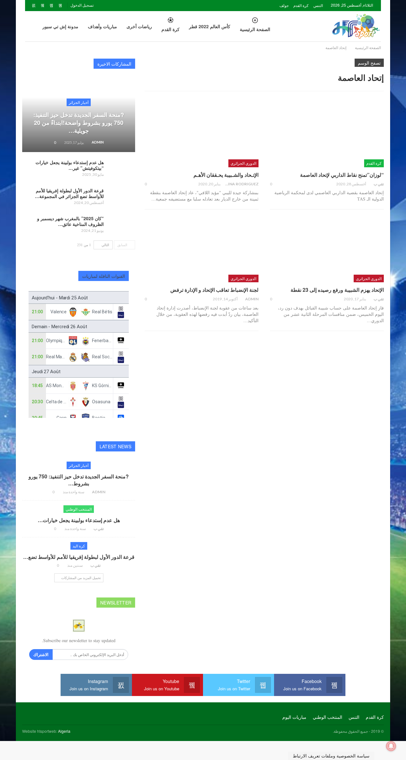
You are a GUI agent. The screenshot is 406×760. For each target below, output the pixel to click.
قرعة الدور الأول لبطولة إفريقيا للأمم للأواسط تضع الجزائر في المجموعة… (69, 193)
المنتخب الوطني (79, 509)
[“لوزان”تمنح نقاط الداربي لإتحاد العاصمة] (327, 134)
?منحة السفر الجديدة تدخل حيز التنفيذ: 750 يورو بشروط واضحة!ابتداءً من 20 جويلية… (78, 123)
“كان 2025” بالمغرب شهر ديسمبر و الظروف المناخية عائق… (70, 221)
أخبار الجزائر (78, 102)
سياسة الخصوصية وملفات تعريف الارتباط (331, 756)
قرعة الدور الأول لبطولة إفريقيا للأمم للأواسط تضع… (78, 556)
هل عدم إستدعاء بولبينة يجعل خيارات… (79, 520)
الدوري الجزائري (243, 163)
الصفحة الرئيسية (255, 29)
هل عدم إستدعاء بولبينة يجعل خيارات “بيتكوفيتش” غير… (70, 165)
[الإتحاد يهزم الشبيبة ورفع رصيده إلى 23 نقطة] (327, 249)
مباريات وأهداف (102, 26)
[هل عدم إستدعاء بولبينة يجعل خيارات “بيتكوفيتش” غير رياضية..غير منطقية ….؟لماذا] (121, 169)
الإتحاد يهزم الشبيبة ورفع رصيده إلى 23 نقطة (337, 289)
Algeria (64, 731)
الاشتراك (41, 654)
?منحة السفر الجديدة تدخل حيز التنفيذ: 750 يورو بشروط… (79, 480)
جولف (284, 5)
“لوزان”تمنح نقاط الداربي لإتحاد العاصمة (342, 174)
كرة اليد (79, 545)
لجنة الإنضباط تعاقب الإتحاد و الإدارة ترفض (214, 289)
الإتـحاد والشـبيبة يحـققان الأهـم (226, 174)
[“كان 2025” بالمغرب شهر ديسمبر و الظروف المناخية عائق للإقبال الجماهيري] (121, 225)
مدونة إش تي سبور (60, 26)
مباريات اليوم (294, 717)
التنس (318, 5)
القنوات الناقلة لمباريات (103, 276)
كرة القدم (301, 5)
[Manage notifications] (391, 746)
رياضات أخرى (139, 26)
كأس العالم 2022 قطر (209, 26)
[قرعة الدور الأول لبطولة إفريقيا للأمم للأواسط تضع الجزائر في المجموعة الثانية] (121, 198)
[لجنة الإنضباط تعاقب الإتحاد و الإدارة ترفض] (202, 249)
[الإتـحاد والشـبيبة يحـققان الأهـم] (202, 134)
